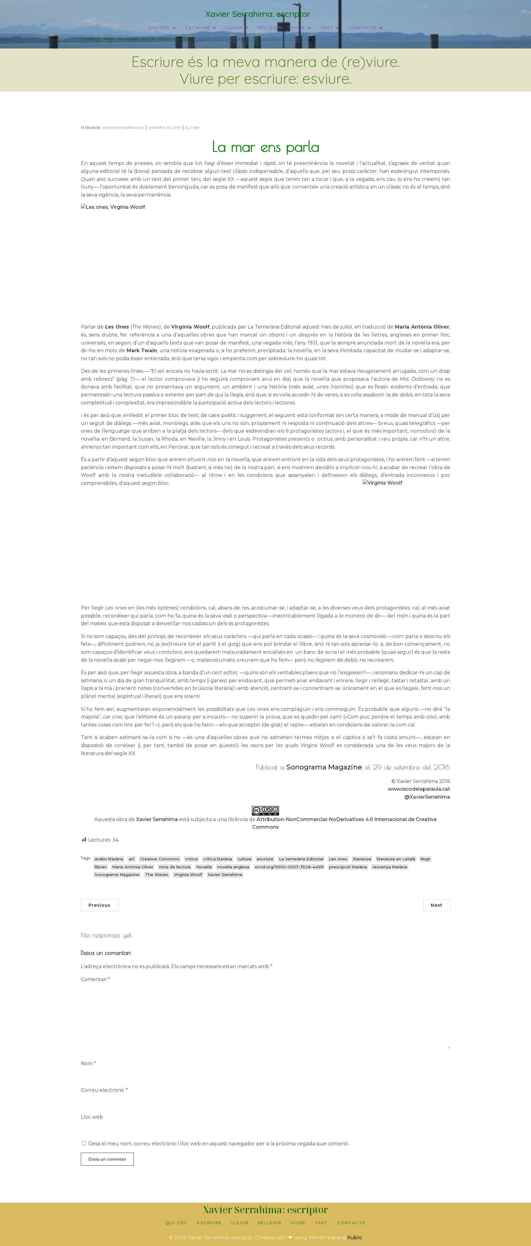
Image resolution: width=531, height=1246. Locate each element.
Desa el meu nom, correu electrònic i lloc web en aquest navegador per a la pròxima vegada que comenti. (218, 1144)
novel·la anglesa (233, 866)
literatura (362, 858)
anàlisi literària (109, 858)
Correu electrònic (104, 1090)
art (132, 858)
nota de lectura (175, 866)
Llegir (240, 1222)
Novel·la (204, 866)
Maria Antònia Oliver (132, 866)
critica (191, 858)
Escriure (209, 1222)
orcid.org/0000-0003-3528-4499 (289, 866)
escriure (265, 858)
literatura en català (396, 858)
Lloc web (92, 1117)
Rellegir (269, 27)
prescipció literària (348, 866)
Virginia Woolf (188, 874)
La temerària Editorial (301, 858)
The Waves (156, 874)
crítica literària (217, 858)
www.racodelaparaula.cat (419, 789)
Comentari (95, 979)
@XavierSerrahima (427, 797)
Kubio (354, 1237)
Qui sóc (177, 1222)
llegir (426, 858)
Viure (298, 1222)
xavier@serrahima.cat (123, 127)
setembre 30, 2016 (164, 127)
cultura (244, 858)
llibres (101, 866)
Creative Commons (159, 858)
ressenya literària (389, 866)
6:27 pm (192, 127)
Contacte (351, 1222)
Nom (88, 1063)
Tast (321, 1222)
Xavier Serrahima (157, 819)
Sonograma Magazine (324, 767)
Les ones (338, 858)
